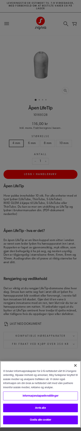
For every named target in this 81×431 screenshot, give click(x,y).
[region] (40, 394)
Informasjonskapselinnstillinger (40, 395)
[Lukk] (75, 365)
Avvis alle (40, 408)
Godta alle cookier (40, 419)
